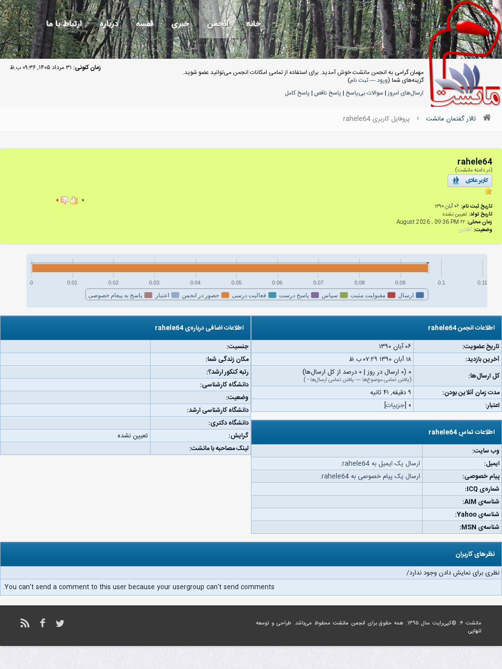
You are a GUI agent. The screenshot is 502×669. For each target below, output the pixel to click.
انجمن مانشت (349, 623)
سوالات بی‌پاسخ (364, 93)
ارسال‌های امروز (406, 93)
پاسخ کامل (297, 93)
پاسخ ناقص (327, 93)
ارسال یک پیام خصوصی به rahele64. (370, 476)
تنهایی (474, 631)
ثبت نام (359, 80)
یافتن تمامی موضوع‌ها (385, 380)
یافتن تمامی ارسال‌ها (332, 380)
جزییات (395, 405)
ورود (382, 80)
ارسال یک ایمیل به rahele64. (380, 463)
